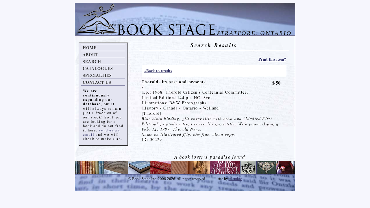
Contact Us (97, 82)
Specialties (97, 75)
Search (92, 61)
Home (90, 47)
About (90, 54)
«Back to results (158, 71)
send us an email (101, 132)
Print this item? (272, 59)
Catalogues (98, 68)
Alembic (235, 179)
